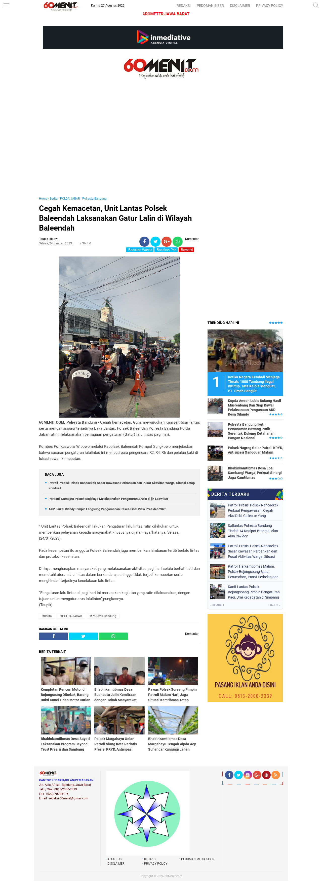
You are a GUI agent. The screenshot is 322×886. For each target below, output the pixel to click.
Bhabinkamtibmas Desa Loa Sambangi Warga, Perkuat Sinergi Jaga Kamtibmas (255, 472)
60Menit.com (173, 876)
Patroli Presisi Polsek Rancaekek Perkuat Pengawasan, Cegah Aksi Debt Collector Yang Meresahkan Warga (253, 510)
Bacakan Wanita (139, 250)
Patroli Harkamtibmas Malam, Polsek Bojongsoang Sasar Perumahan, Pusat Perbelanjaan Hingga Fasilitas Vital (253, 571)
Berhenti (186, 250)
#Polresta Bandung (103, 616)
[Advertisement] (119, 143)
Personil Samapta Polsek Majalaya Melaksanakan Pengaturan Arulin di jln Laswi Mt (108, 499)
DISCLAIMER (240, 6)
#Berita (47, 616)
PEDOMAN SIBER (210, 6)
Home (43, 198)
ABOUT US (114, 859)
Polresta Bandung (94, 198)
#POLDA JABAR (71, 616)
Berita (54, 198)
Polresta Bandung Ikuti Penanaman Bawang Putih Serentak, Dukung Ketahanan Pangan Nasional (251, 431)
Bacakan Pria (166, 250)
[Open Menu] (6, 5)
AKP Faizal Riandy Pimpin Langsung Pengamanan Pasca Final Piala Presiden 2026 (107, 509)
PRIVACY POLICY (269, 6)
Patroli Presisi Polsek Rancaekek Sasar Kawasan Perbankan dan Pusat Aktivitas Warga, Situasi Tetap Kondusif (253, 551)
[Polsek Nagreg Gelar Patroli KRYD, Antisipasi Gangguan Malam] (215, 453)
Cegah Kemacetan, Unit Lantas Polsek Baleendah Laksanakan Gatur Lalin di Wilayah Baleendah (115, 218)
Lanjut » (274, 605)
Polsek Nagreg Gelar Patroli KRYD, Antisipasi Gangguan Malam (255, 450)
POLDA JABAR (70, 198)
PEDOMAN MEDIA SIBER (197, 859)
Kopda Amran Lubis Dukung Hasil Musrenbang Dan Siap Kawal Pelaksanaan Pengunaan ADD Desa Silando (254, 408)
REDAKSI (184, 6)
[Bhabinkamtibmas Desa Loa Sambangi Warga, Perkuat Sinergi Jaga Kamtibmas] (215, 473)
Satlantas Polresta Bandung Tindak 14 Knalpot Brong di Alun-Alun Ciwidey (253, 531)
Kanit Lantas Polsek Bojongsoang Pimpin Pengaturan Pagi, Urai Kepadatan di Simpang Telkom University (254, 592)
